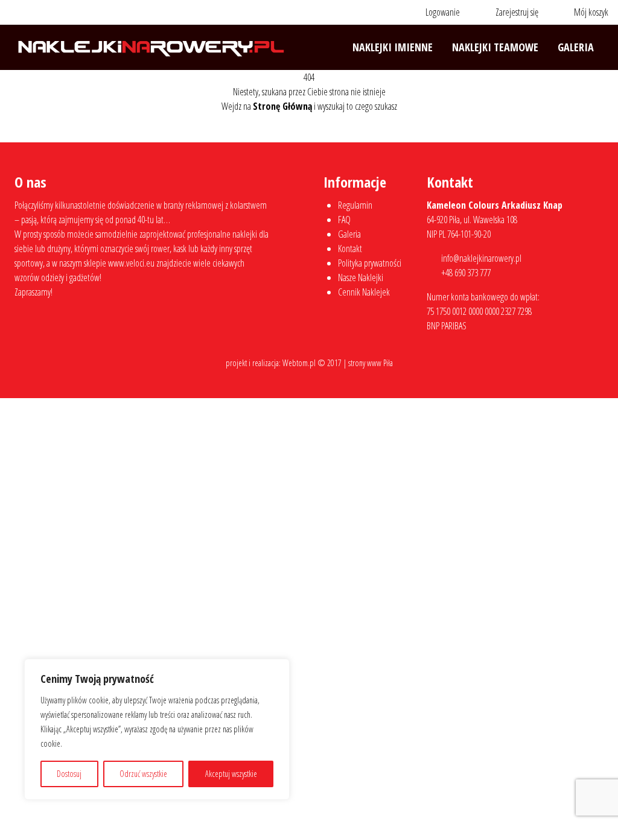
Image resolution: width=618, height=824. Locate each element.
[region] (157, 729)
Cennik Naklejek (364, 292)
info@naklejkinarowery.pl (481, 258)
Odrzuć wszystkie (143, 773)
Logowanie (442, 12)
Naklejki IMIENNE (392, 47)
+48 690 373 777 (466, 272)
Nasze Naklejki (360, 277)
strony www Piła (370, 363)
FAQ (344, 219)
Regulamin (355, 205)
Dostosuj (69, 773)
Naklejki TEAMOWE (495, 47)
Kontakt (350, 248)
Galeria (576, 47)
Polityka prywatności (369, 263)
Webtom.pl (299, 363)
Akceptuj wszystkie (231, 773)
